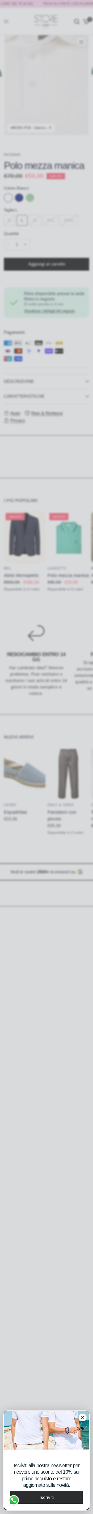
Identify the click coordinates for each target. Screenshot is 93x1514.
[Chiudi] (83, 1417)
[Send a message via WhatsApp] (14, 1500)
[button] (46, 1497)
